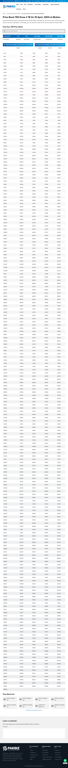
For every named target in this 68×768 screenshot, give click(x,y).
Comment (5, 726)
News (17, 4)
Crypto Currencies (55, 4)
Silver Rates (38, 4)
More (24, 9)
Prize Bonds (45, 4)
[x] (64, 1)
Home (4, 13)
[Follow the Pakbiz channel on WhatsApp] (65, 760)
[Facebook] (58, 1)
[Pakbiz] (9, 7)
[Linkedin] (62, 1)
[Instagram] (60, 1)
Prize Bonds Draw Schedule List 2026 (33, 710)
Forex (21, 4)
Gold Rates (30, 4)
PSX (25, 4)
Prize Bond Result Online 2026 (13, 13)
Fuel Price (18, 9)
